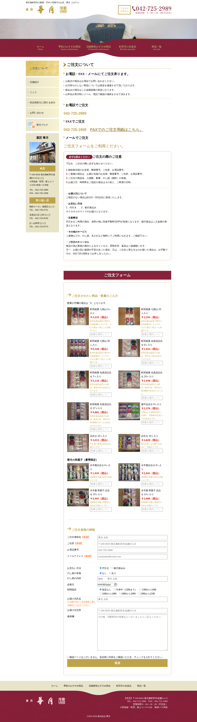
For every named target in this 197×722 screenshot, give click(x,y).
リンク (33, 92)
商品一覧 (157, 47)
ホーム (40, 47)
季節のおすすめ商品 (69, 47)
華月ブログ (42, 125)
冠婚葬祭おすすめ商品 (98, 47)
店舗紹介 (34, 82)
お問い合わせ (37, 113)
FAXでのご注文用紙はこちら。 (116, 129)
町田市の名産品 (127, 47)
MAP (41, 178)
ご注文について (39, 68)
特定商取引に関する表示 (42, 102)
